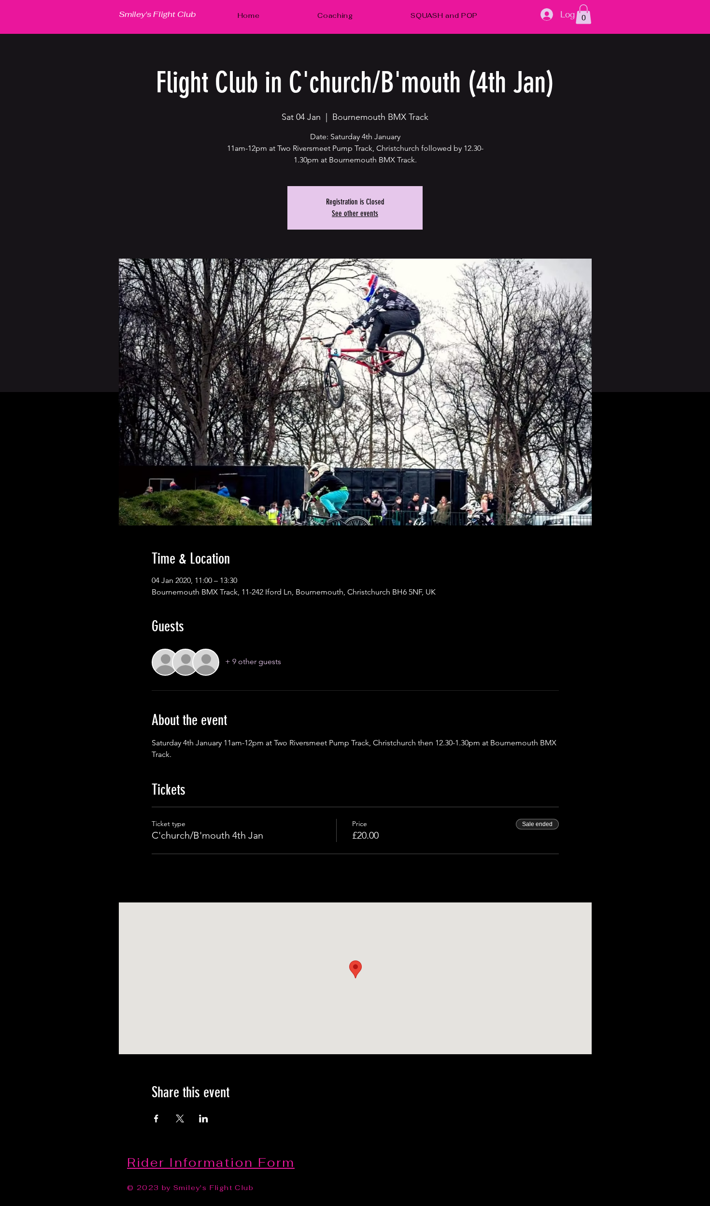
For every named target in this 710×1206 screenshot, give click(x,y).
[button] (583, 14)
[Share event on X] (180, 1118)
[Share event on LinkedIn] (203, 1118)
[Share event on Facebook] (156, 1118)
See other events (355, 213)
